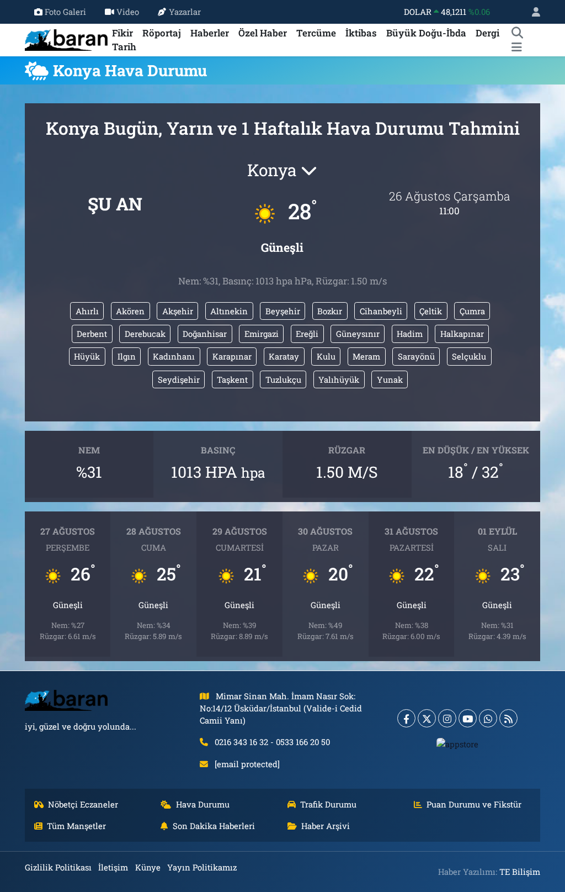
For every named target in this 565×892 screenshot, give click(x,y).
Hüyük (87, 356)
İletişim (113, 867)
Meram (366, 356)
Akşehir (177, 310)
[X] (427, 718)
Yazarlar (185, 11)
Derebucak (145, 333)
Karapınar (232, 356)
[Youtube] (468, 718)
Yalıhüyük (338, 379)
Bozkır (329, 310)
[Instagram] (447, 718)
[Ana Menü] (516, 47)
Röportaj (161, 33)
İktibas (361, 33)
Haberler (209, 33)
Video (127, 11)
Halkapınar (462, 333)
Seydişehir (179, 379)
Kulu (326, 356)
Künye (148, 867)
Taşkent (232, 379)
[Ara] (517, 33)
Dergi (487, 33)
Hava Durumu (203, 804)
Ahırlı (87, 310)
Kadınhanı (174, 356)
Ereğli (307, 333)
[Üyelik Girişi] (531, 12)
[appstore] (457, 743)
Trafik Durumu (328, 804)
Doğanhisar (205, 333)
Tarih (124, 46)
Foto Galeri (65, 11)
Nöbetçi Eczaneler (83, 804)
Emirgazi (261, 333)
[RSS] (508, 718)
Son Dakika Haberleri (214, 825)
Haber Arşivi (325, 825)
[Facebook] (406, 718)
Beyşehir (282, 310)
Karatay (284, 356)
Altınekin (229, 310)
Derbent (92, 333)
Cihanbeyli (381, 310)
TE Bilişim (519, 871)
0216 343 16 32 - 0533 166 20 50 (272, 741)
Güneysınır (358, 333)
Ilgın (127, 356)
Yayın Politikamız (202, 867)
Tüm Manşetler (76, 825)
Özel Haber (262, 33)
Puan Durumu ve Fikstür (474, 804)
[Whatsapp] (488, 718)
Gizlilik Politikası (58, 867)
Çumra (472, 310)
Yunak (390, 379)
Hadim (410, 333)
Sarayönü (416, 356)
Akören (130, 310)
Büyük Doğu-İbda (426, 33)
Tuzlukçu (283, 379)
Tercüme (316, 33)
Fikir (122, 33)
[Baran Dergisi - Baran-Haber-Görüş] (66, 39)
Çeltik (430, 310)
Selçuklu (469, 356)
